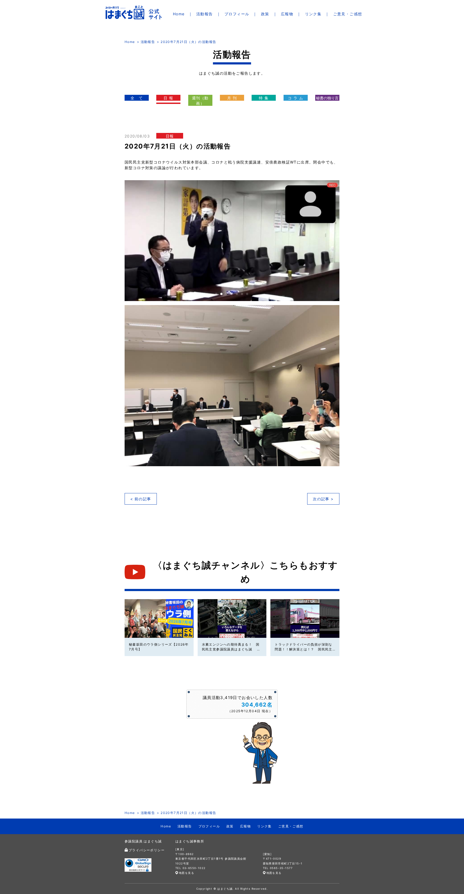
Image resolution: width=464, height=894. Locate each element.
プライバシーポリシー (147, 850)
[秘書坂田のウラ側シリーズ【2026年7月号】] (159, 618)
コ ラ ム (295, 98)
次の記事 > (323, 499)
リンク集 (313, 14)
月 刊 (232, 98)
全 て (136, 98)
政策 (265, 14)
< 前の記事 (140, 499)
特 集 (264, 98)
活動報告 (204, 14)
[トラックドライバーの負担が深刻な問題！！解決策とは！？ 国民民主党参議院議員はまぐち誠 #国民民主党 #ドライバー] (304, 618)
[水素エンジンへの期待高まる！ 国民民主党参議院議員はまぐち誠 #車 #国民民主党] (232, 618)
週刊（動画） (200, 101)
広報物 (287, 14)
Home (179, 14)
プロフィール (236, 14)
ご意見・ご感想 (347, 14)
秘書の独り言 (327, 98)
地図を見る (186, 872)
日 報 (168, 98)
